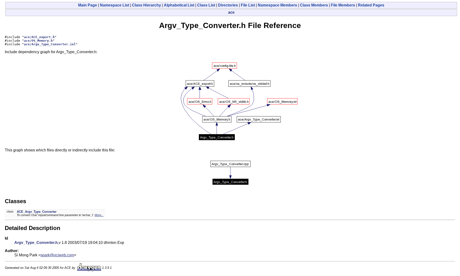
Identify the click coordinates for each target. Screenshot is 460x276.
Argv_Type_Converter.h (36, 243)
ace (231, 12)
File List (248, 5)
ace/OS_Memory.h (38, 40)
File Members (343, 5)
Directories (228, 5)
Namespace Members (277, 5)
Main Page (87, 5)
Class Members (314, 5)
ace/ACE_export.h (39, 37)
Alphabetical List (179, 5)
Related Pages (371, 5)
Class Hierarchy (146, 5)
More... (99, 215)
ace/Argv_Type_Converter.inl (50, 44)
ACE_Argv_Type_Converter (37, 211)
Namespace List (114, 5)
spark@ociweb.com (57, 255)
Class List (206, 5)
